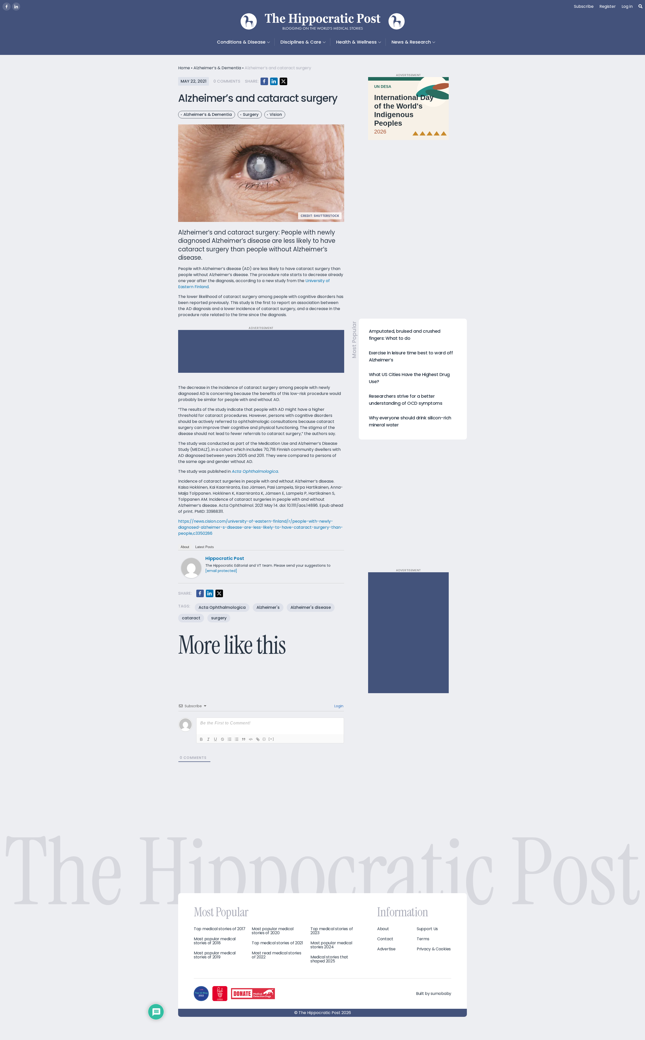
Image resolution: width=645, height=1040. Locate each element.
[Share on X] (283, 81)
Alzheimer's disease (311, 607)
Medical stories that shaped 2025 (329, 959)
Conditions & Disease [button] (241, 42)
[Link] (257, 739)
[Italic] (208, 739)
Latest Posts (204, 547)
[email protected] (221, 570)
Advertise (386, 949)
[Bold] (201, 739)
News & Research (411, 42)
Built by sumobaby (433, 993)
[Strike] (222, 739)
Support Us (427, 929)
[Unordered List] (236, 739)
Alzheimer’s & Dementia (217, 68)
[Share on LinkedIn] (274, 81)
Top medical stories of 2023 (331, 931)
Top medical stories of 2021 (277, 943)
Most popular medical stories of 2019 (215, 955)
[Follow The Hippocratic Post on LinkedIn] (16, 7)
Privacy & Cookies (434, 949)
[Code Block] (250, 739)
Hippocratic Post (224, 558)
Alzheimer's (268, 607)
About (185, 547)
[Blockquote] (243, 739)
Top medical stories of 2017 (219, 929)
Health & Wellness (356, 42)
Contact (385, 939)
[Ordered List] (229, 739)
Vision (276, 114)
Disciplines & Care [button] (300, 42)
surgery (219, 618)
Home (184, 68)
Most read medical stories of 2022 (276, 955)
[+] (271, 739)
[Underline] (215, 739)
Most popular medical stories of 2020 (273, 931)
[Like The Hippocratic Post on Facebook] (7, 7)
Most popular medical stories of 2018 (215, 941)
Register (607, 6)
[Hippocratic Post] (191, 568)
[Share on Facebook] (264, 81)
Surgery (251, 114)
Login (338, 706)
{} (264, 739)
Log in (627, 6)
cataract (191, 618)
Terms (423, 939)
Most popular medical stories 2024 (331, 945)
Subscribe (584, 6)
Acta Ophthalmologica (222, 607)
